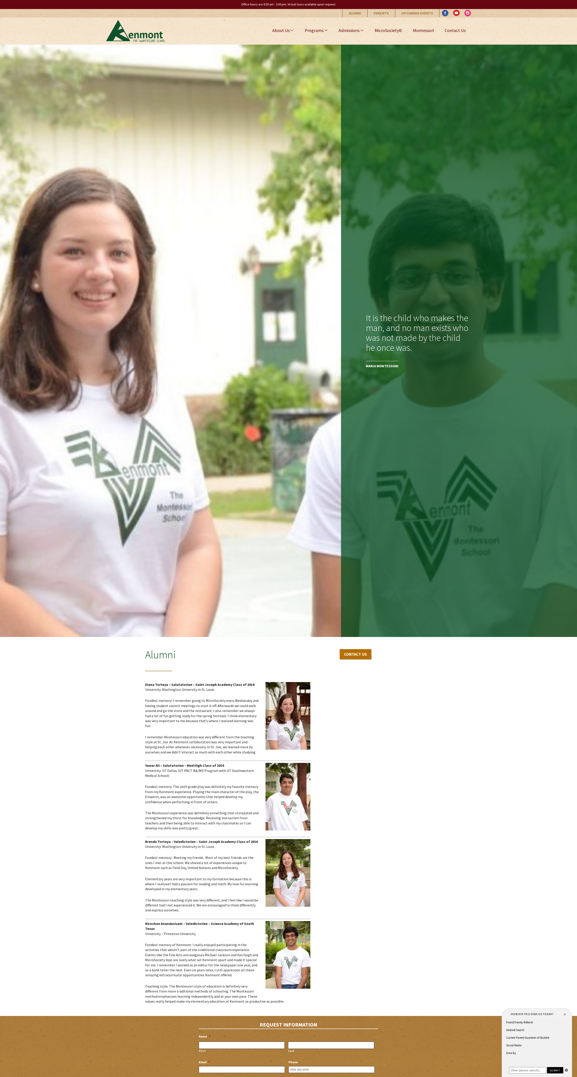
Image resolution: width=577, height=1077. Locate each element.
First (202, 1050)
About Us (281, 30)
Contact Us (455, 30)
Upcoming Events (417, 13)
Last (291, 1050)
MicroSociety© (388, 30)
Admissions (349, 30)
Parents (381, 13)
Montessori (423, 30)
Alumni (355, 13)
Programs (314, 30)
